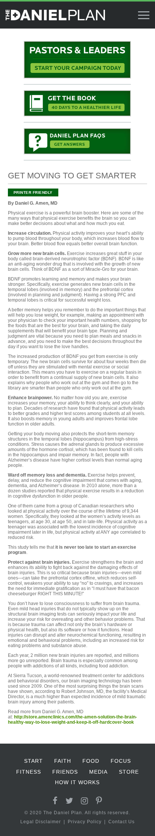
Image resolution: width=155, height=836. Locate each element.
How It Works (77, 782)
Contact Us (121, 821)
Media (98, 772)
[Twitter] (69, 801)
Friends (65, 772)
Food (90, 761)
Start (33, 761)
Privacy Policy (85, 821)
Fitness (28, 772)
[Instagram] (84, 801)
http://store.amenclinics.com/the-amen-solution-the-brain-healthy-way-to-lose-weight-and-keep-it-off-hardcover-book (72, 719)
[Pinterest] (99, 801)
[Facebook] (55, 801)
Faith (62, 761)
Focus (121, 761)
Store (129, 772)
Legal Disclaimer (40, 821)
